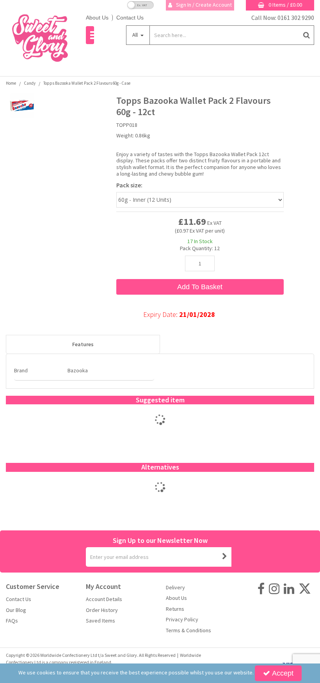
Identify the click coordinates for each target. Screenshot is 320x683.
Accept (282, 673)
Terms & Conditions (188, 630)
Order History (102, 610)
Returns (175, 609)
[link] (261, 589)
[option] (160, 427)
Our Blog (16, 610)
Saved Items (100, 620)
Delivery (175, 587)
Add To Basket (199, 287)
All (135, 34)
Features (83, 344)
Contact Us (130, 17)
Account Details (104, 599)
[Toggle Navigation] (90, 35)
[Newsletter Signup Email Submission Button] (224, 557)
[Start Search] (306, 35)
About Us (97, 17)
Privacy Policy (182, 619)
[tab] (83, 344)
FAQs (12, 620)
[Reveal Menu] (90, 35)
